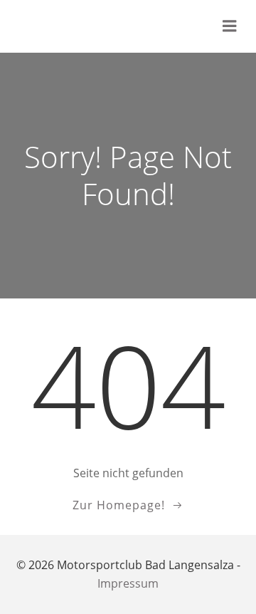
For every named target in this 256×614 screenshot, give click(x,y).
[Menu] (230, 26)
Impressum (128, 583)
